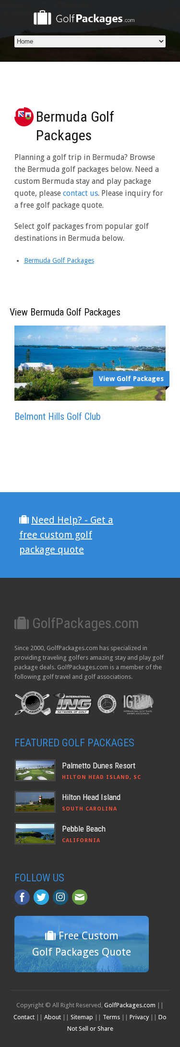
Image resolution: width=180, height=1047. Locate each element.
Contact (24, 1017)
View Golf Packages (131, 379)
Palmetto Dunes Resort (98, 765)
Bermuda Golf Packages (59, 260)
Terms (111, 1017)
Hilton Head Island (91, 797)
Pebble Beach (84, 828)
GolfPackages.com (130, 1005)
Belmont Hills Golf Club (57, 416)
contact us (80, 193)
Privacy (139, 1017)
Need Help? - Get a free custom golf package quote (66, 534)
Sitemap (82, 1017)
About (52, 1017)
